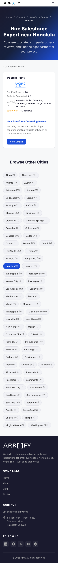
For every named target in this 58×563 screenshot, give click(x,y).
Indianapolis (14, 273)
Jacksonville (37, 273)
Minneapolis (14, 311)
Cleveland (12, 220)
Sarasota (33, 402)
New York (13, 326)
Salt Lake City (14, 387)
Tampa (30, 417)
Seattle (11, 410)
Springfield (30, 410)
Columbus (32, 228)
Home (9, 17)
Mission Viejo (37, 311)
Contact (7, 494)
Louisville (36, 288)
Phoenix (11, 349)
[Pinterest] (35, 544)
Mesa (32, 296)
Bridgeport (13, 198)
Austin (29, 182)
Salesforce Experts (38, 17)
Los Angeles (14, 288)
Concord (12, 235)
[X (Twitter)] (21, 544)
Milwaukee (31, 304)
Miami (11, 304)
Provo (10, 364)
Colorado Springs (36, 220)
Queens (27, 364)
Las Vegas (35, 281)
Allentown (29, 175)
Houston (31, 266)
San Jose (13, 402)
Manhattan (13, 296)
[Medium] (28, 544)
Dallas (31, 235)
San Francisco (35, 395)
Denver (29, 243)
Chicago (12, 213)
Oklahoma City (15, 334)
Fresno (33, 251)
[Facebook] (13, 544)
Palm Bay (12, 342)
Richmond (12, 372)
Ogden (33, 326)
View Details (16, 141)
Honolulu (12, 266)
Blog (5, 488)
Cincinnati (32, 213)
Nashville (12, 319)
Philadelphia (34, 342)
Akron (10, 175)
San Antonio (37, 387)
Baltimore (13, 190)
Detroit (47, 243)
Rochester (12, 380)
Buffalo (31, 205)
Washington (39, 425)
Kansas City (13, 281)
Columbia (12, 228)
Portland (12, 357)
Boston (32, 190)
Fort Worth (13, 251)
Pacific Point (16, 77)
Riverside (32, 372)
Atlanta (11, 182)
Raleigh (46, 364)
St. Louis (12, 417)
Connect (20, 17)
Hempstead (32, 258)
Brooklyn (12, 205)
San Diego (13, 395)
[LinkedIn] (6, 544)
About (6, 483)
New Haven (33, 319)
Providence (33, 357)
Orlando (36, 334)
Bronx (32, 198)
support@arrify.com (17, 511)
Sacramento (34, 380)
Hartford (12, 258)
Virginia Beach (15, 425)
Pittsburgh (31, 349)
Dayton (11, 243)
